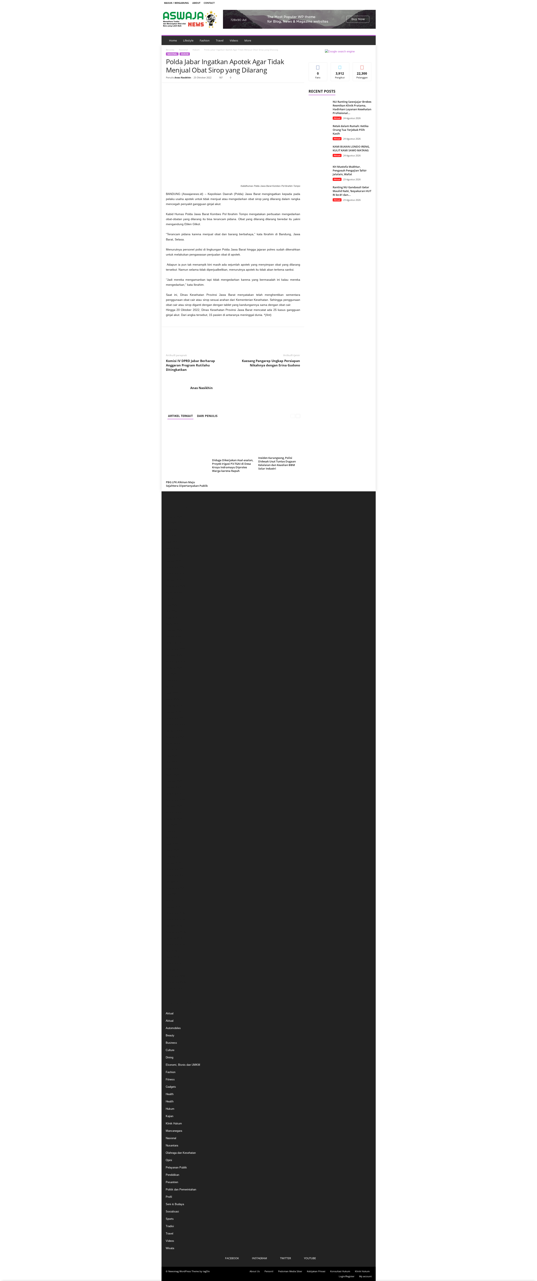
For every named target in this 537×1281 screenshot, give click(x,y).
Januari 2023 (173, 787)
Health (169, 1094)
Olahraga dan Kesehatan (181, 1152)
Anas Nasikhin (183, 77)
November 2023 (175, 724)
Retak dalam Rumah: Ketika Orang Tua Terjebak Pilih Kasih (351, 129)
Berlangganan (362, 67)
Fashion (205, 40)
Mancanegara (174, 1130)
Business (171, 1042)
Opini (169, 1160)
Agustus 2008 (174, 988)
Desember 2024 (175, 642)
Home (173, 40)
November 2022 (175, 800)
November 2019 (175, 919)
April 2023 (172, 768)
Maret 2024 (172, 699)
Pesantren (172, 1182)
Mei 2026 (171, 535)
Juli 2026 (171, 523)
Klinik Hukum (174, 1123)
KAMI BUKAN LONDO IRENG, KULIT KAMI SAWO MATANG (351, 148)
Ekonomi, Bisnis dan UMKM (183, 1064)
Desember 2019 (175, 913)
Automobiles (173, 1028)
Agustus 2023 (174, 743)
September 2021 (176, 888)
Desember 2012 (175, 963)
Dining (169, 1057)
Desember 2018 (175, 944)
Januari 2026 (173, 561)
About (196, 2)
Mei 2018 (171, 951)
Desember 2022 (175, 793)
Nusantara (172, 1145)
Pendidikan (172, 1174)
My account (365, 1276)
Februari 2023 (174, 781)
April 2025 (172, 617)
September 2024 (176, 661)
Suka (318, 65)
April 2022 (172, 844)
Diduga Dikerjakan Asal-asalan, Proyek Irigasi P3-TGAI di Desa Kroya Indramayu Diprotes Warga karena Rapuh (232, 465)
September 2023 (176, 737)
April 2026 (172, 542)
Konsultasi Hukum (340, 1271)
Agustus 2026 (174, 517)
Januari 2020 (173, 907)
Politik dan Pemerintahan (181, 1189)
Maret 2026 (172, 548)
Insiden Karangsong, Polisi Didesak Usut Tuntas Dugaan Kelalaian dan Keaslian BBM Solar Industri (277, 463)
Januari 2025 (173, 636)
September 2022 (176, 812)
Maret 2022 (172, 850)
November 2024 (175, 649)
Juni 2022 (171, 831)
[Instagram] (357, 3)
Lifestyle (188, 40)
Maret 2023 (172, 774)
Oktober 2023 (174, 730)
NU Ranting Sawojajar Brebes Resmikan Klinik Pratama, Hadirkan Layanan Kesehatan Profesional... (352, 107)
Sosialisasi (172, 1211)
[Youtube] (370, 3)
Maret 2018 (172, 957)
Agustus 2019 (174, 938)
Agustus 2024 (174, 668)
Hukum (196, 49)
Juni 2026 (171, 529)
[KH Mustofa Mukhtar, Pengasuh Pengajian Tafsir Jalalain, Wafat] (319, 172)
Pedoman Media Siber (290, 1271)
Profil (169, 1196)
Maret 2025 (172, 624)
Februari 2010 (174, 969)
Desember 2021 (175, 869)
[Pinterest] (189, 89)
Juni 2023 (171, 756)
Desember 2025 (175, 567)
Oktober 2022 (174, 806)
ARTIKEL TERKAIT (180, 416)
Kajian (169, 1116)
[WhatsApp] (199, 89)
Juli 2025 (171, 598)
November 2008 (175, 976)
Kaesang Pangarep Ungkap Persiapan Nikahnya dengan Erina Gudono (271, 363)
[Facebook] (350, 3)
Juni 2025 (171, 605)
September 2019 (176, 932)
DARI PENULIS (207, 416)
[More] (209, 89)
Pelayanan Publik (176, 1167)
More (247, 40)
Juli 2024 (171, 674)
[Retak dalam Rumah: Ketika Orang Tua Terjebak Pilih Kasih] (319, 132)
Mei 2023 (171, 762)
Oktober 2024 (174, 655)
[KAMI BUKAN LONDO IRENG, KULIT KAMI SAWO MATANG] (319, 152)
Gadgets (171, 1086)
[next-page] (298, 416)
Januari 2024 (173, 712)
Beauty (170, 1035)
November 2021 (175, 875)
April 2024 (172, 693)
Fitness (170, 1079)
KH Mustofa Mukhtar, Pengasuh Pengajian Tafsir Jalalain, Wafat (350, 170)
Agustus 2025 (174, 592)
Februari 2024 (174, 705)
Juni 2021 (171, 894)
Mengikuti (340, 65)
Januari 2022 (173, 862)
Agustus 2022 (174, 818)
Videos (234, 40)
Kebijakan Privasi (316, 1271)
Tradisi (170, 1226)
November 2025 (175, 573)
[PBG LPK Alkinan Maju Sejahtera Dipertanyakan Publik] (187, 451)
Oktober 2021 (174, 881)
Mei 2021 (171, 900)
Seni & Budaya (175, 1204)
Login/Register (346, 1276)
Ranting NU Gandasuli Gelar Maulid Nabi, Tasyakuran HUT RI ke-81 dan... (352, 191)
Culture (170, 1050)
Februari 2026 (174, 554)
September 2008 (176, 982)
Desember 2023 (175, 718)
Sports (170, 1218)
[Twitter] (363, 3)
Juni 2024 (171, 680)
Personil (269, 1271)
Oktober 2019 (174, 925)
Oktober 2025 (174, 579)
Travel (219, 40)
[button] (369, 40)
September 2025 (176, 586)
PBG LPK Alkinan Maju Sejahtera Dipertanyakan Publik (187, 484)
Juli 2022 (171, 825)
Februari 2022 (174, 856)
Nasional (183, 49)
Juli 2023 (171, 749)
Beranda (170, 49)
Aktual (337, 118)
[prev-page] (293, 416)
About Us (255, 1271)
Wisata (170, 1248)
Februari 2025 (174, 630)
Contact (209, 2)
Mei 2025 (171, 611)
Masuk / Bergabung (176, 2)
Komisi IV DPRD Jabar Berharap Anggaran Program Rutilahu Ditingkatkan (190, 365)
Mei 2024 (171, 686)
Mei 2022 (171, 837)
